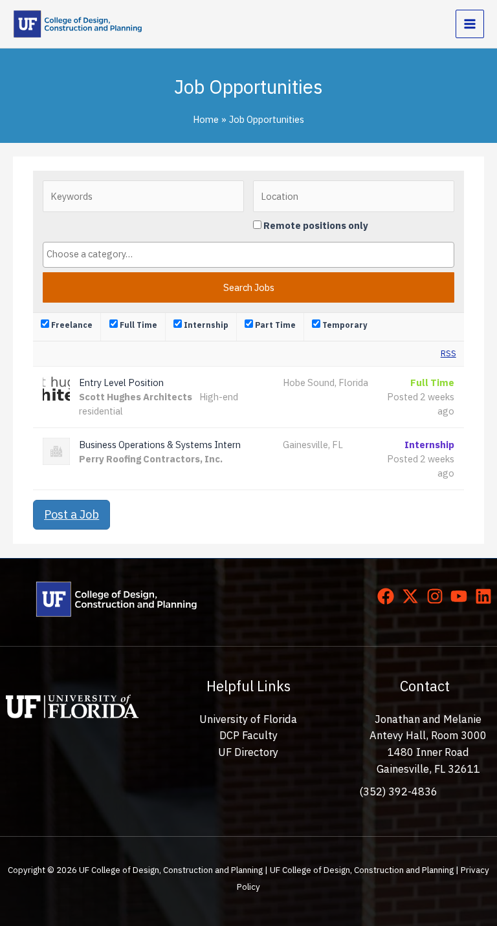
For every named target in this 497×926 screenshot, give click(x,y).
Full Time (137, 325)
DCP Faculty (248, 735)
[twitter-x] (413, 596)
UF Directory (248, 752)
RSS (448, 353)
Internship (205, 325)
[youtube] (461, 596)
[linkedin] (486, 596)
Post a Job (71, 514)
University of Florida (248, 719)
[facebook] (388, 596)
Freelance (71, 325)
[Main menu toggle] (470, 24)
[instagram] (437, 596)
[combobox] (248, 255)
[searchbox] (248, 254)
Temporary (343, 325)
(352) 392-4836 (398, 791)
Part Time (274, 325)
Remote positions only (315, 225)
